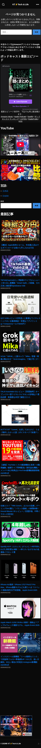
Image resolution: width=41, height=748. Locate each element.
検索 (2, 201)
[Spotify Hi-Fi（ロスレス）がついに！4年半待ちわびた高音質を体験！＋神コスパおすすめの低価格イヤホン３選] (20, 532)
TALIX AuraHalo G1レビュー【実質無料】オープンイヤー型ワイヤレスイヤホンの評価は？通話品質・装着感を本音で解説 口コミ (20, 394)
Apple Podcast (20, 117)
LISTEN (23, 119)
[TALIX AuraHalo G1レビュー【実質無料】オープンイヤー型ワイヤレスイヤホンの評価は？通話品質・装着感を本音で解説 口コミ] (20, 377)
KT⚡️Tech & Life (20, 4)
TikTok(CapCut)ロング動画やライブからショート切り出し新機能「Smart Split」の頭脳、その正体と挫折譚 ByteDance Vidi (20, 283)
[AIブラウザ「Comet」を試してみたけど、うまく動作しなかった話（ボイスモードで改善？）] (20, 415)
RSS (20, 121)
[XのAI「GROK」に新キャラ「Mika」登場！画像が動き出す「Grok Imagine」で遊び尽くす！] (20, 342)
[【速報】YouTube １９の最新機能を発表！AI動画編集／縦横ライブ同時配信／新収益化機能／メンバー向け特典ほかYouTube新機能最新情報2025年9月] (20, 450)
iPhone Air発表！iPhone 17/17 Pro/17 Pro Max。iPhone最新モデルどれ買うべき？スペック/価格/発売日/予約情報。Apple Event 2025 (20, 587)
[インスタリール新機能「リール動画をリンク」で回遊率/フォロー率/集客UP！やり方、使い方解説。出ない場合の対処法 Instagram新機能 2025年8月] (20, 643)
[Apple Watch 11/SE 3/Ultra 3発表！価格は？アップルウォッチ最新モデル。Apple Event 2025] (20, 608)
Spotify (30, 117)
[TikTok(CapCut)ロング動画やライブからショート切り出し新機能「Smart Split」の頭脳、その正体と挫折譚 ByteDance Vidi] (20, 265)
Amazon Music (7, 117)
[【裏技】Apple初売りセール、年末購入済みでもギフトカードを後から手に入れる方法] (20, 230)
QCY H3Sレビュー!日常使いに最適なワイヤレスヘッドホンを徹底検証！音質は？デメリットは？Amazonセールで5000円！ (20, 321)
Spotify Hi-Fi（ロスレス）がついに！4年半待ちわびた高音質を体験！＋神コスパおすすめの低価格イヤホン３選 (20, 549)
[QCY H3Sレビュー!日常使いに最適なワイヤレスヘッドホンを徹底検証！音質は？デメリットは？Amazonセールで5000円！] (20, 304)
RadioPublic (33, 119)
